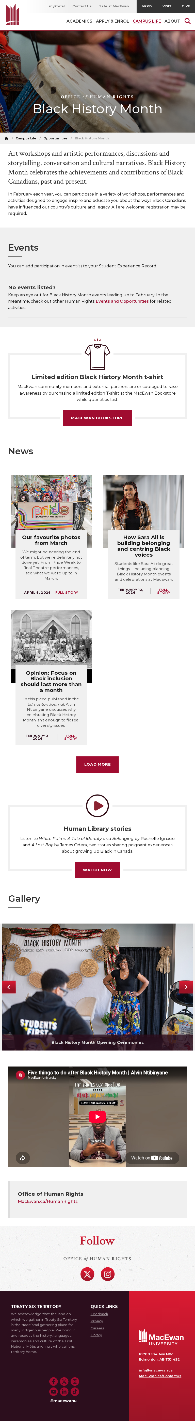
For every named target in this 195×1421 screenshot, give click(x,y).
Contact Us (82, 6)
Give (186, 6)
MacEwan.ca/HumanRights (48, 1201)
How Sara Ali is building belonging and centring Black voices (143, 546)
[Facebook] (53, 1381)
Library (96, 1335)
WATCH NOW (97, 869)
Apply (147, 6)
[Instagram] (108, 1274)
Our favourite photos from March (51, 540)
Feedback (99, 1314)
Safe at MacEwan (114, 6)
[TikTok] (75, 1391)
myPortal (57, 6)
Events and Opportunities (122, 301)
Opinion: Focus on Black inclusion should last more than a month (51, 681)
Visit (167, 6)
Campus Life (26, 138)
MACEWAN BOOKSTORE (97, 417)
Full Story (66, 592)
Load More (97, 764)
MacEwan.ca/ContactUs (160, 1376)
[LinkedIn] (64, 1391)
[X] (87, 1274)
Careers (97, 1328)
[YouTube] (53, 1391)
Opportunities (55, 138)
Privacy (97, 1321)
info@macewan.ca (156, 1370)
